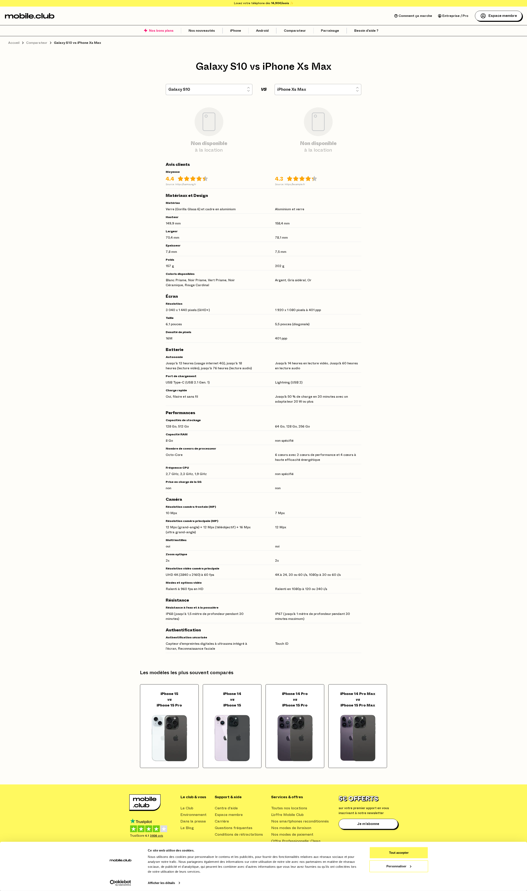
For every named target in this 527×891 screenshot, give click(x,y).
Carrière (222, 821)
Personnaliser (396, 866)
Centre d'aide (226, 808)
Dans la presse (193, 821)
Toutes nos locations (289, 808)
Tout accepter (399, 852)
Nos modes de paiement (292, 834)
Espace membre (229, 815)
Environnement (193, 815)
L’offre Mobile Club (287, 815)
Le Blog (187, 828)
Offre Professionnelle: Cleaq (295, 841)
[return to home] (29, 16)
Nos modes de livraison (291, 828)
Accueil (14, 42)
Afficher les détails (161, 883)
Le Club (186, 808)
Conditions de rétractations (239, 834)
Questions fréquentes (233, 828)
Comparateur (36, 42)
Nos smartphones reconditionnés (300, 821)
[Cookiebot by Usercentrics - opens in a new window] (121, 883)
